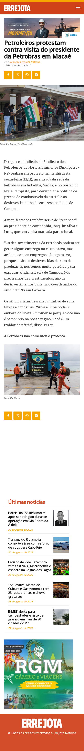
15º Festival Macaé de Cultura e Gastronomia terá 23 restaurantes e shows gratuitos (28, 591)
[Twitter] (17, 75)
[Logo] (23, 8)
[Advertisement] (38, 460)
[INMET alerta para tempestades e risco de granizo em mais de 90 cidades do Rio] (61, 617)
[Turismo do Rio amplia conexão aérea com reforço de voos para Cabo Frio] (61, 545)
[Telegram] (36, 75)
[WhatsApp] (27, 75)
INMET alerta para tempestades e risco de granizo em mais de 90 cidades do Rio (25, 617)
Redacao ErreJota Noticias (24, 62)
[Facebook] (8, 75)
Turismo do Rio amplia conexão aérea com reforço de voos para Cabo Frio (28, 543)
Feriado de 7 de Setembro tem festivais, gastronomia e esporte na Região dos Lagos (29, 566)
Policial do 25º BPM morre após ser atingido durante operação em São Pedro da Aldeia (28, 519)
